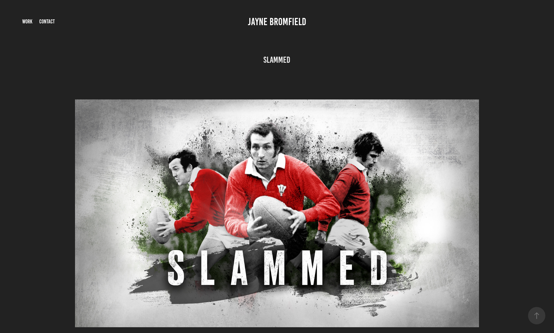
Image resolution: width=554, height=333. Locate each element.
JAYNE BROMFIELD (277, 21)
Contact (47, 21)
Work (27, 21)
